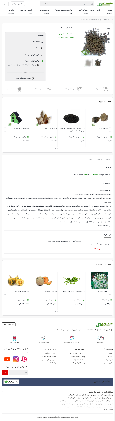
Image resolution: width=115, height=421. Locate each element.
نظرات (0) (91, 160)
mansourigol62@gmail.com (96, 330)
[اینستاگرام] (15, 359)
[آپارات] (24, 359)
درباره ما (110, 357)
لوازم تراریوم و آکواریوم (66, 37)
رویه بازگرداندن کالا (78, 363)
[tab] (108, 159)
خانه (112, 20)
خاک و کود (61, 34)
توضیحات (100, 160)
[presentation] (110, 129)
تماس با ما (109, 353)
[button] (57, 148)
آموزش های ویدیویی (49, 357)
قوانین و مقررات (107, 363)
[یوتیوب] (7, 359)
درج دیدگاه (97, 249)
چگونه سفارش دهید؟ (77, 357)
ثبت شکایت (52, 363)
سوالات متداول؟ (79, 360)
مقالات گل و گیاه (50, 353)
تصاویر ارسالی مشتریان (48, 360)
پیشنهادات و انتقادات (77, 353)
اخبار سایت (109, 360)
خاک (93, 20)
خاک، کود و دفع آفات (102, 20)
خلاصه (108, 160)
